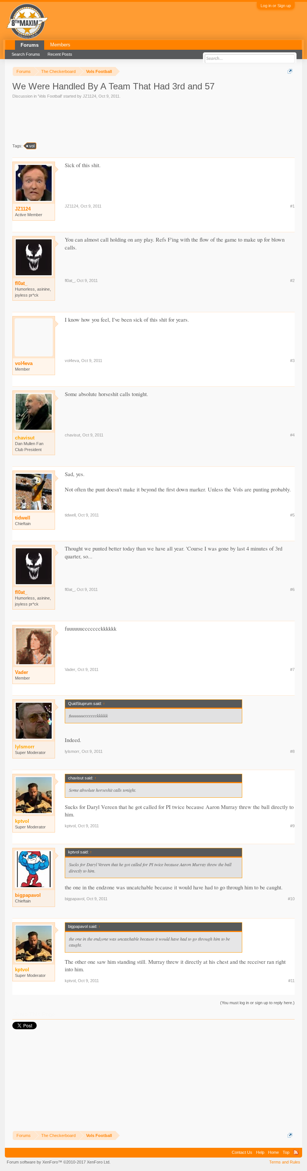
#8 (292, 751)
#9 (292, 826)
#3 (292, 360)
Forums (30, 45)
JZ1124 (89, 96)
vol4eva (24, 363)
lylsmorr (72, 751)
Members (60, 44)
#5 (292, 515)
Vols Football (50, 96)
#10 (291, 898)
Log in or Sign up (276, 5)
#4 (292, 435)
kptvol (70, 826)
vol (31, 146)
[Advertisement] (148, 120)
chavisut (72, 435)
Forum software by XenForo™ (58, 1162)
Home (273, 1152)
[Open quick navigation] (290, 71)
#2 (292, 280)
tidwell (22, 518)
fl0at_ (21, 283)
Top (286, 1152)
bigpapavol (28, 895)
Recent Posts (60, 54)
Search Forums (26, 54)
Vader (21, 672)
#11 (291, 980)
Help (260, 1152)
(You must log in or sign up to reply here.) (257, 1002)
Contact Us (242, 1152)
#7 (292, 669)
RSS (295, 1152)
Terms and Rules (284, 1162)
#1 (292, 206)
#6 (292, 589)
